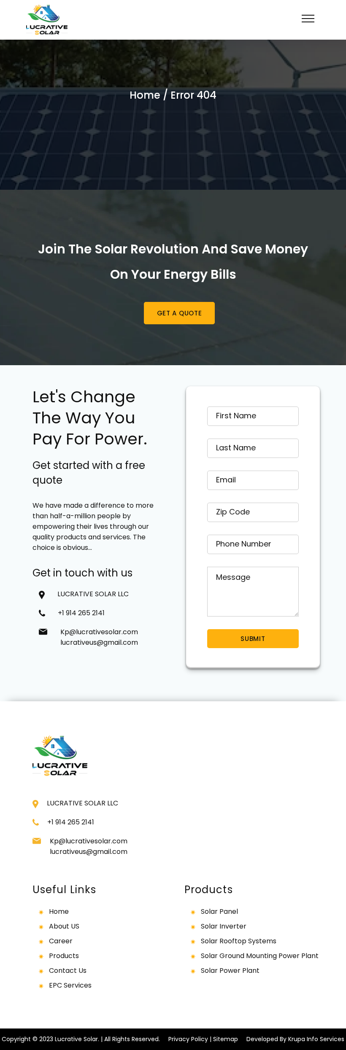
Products (64, 956)
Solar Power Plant (230, 970)
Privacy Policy (188, 1039)
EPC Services (70, 985)
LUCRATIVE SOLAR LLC (93, 594)
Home (145, 95)
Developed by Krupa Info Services (295, 1039)
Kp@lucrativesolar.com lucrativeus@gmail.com (99, 637)
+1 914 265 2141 (84, 613)
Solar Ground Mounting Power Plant (260, 956)
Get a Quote (179, 313)
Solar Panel (219, 911)
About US (64, 926)
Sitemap (225, 1039)
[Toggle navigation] (308, 19)
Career (61, 941)
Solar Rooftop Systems (238, 941)
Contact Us (67, 970)
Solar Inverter (223, 926)
